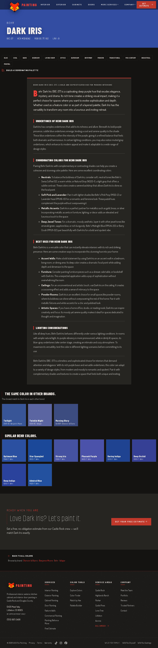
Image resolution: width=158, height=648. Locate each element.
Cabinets (77, 5)
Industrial (145, 58)
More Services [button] (109, 5)
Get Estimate (144, 4)
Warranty (48, 643)
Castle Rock (100, 590)
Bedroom (36, 58)
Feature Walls (50, 610)
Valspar (62, 560)
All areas (100, 626)
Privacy (32, 643)
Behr (56, 560)
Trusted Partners (127, 605)
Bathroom (75, 58)
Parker (98, 600)
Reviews (124, 600)
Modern (101, 58)
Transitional (114, 58)
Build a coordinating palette (22, 70)
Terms (39, 643)
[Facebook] (65, 643)
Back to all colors (22, 556)
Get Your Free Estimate (130, 521)
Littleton (98, 615)
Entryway (88, 58)
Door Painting (50, 605)
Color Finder (75, 595)
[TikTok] (56, 643)
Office (63, 58)
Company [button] (129, 5)
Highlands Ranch (102, 595)
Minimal (7, 64)
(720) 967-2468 (13, 619)
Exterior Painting (51, 595)
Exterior (61, 5)
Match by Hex (75, 600)
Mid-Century (131, 58)
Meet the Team (127, 590)
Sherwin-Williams (30, 560)
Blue (6, 58)
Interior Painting (51, 590)
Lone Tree (99, 610)
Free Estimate (50, 628)
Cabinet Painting (51, 600)
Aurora (98, 620)
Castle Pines (100, 605)
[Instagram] (61, 643)
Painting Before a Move (52, 622)
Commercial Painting (53, 615)
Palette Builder (76, 605)
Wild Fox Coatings (144, 643)
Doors (91, 5)
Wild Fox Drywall (128, 643)
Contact (124, 610)
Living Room (50, 58)
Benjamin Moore (46, 560)
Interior (45, 5)
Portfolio (124, 595)
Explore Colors (76, 590)
